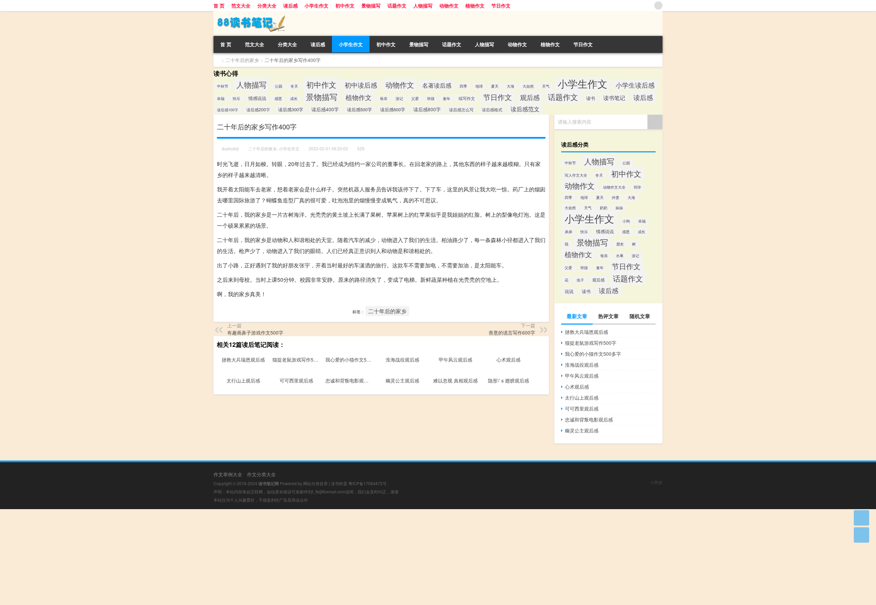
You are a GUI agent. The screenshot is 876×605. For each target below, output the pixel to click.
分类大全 (266, 5)
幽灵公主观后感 (581, 430)
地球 (479, 86)
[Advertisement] (205, 557)
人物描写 (423, 5)
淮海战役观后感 (581, 364)
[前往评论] (861, 535)
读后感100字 (227, 109)
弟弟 (568, 231)
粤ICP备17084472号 (367, 483)
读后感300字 (290, 109)
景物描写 (371, 5)
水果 (619, 255)
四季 (463, 86)
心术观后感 (577, 386)
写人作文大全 (576, 175)
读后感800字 (427, 109)
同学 (637, 187)
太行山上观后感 (581, 397)
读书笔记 (614, 98)
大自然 (528, 86)
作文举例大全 (228, 474)
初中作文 (345, 5)
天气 (546, 86)
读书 (590, 98)
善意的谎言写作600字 (512, 332)
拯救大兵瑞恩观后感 (586, 331)
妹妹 (619, 207)
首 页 (219, 5)
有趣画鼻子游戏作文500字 (255, 332)
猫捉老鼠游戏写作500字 (590, 342)
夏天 (495, 86)
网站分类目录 (315, 483)
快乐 (236, 98)
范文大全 (240, 5)
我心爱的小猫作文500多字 (593, 353)
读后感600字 (392, 109)
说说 (569, 291)
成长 (294, 98)
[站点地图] (658, 5)
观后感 (530, 97)
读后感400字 (325, 109)
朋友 (620, 244)
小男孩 (656, 482)
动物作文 (449, 5)
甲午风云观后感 (581, 375)
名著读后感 (436, 85)
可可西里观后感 (581, 408)
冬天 (294, 86)
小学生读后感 (635, 84)
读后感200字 (258, 109)
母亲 (383, 98)
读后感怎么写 (461, 109)
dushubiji (230, 148)
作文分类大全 (261, 474)
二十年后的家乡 (242, 59)
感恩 (278, 98)
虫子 (580, 279)
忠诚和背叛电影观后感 (589, 419)
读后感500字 (359, 109)
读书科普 (339, 483)
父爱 (415, 98)
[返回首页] (861, 518)
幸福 (220, 98)
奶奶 (603, 207)
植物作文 (475, 5)
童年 (446, 98)
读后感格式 (492, 109)
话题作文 (397, 5)
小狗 (626, 221)
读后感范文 (525, 108)
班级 (431, 98)
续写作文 (467, 98)
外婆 (615, 197)
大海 (510, 86)
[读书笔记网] (249, 13)
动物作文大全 (614, 187)
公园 (278, 86)
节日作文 (501, 5)
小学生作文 (316, 5)
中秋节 (222, 86)
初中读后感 (361, 84)
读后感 (290, 5)
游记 (399, 98)
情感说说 (257, 98)
